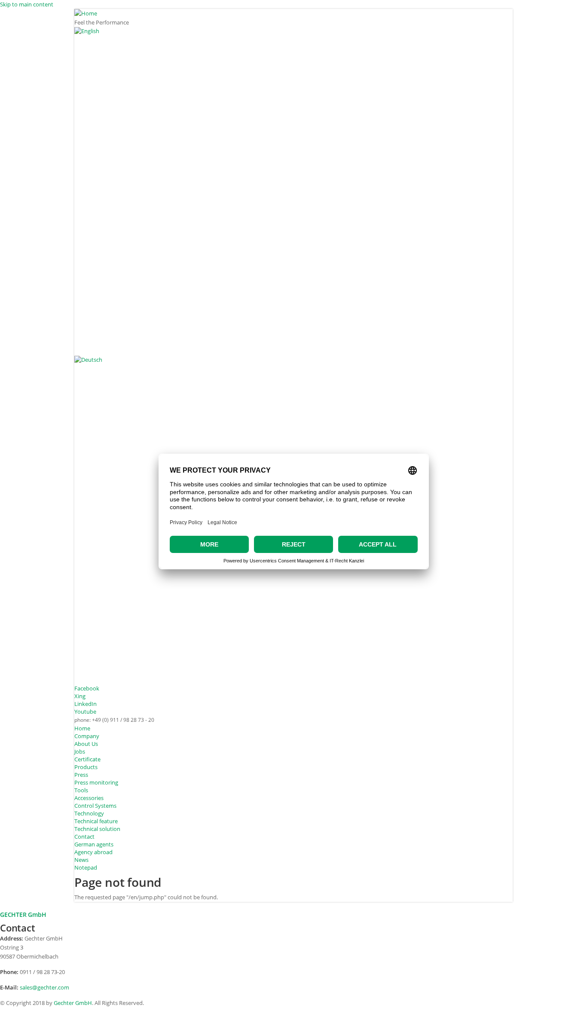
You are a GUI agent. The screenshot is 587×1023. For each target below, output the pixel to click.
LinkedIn (85, 704)
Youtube (85, 711)
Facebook (86, 688)
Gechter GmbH (73, 1003)
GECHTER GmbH (23, 914)
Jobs (79, 751)
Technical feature (96, 821)
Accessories (89, 798)
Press (81, 775)
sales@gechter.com (44, 987)
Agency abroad (93, 852)
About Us (86, 744)
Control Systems (95, 805)
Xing (80, 696)
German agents (93, 844)
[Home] (293, 13)
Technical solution (97, 829)
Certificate (87, 759)
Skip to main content (26, 4)
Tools (81, 790)
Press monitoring (96, 782)
